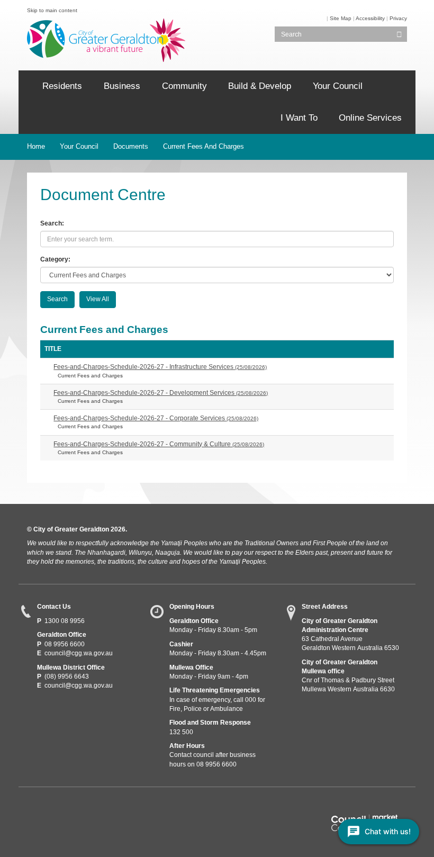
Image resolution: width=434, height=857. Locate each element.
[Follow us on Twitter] (53, 806)
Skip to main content (52, 10)
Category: (55, 259)
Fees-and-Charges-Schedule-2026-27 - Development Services (160, 392)
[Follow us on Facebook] (33, 806)
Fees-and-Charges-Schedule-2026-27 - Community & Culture (158, 444)
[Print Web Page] (326, 18)
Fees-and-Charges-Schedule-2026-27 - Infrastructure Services (160, 367)
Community (184, 86)
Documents (130, 146)
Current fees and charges (203, 146)
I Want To (299, 118)
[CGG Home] (26, 86)
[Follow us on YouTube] (72, 806)
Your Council (338, 86)
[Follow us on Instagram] (91, 806)
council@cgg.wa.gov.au (78, 653)
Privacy (398, 18)
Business (122, 86)
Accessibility (370, 18)
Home (36, 146)
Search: (52, 223)
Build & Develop (259, 86)
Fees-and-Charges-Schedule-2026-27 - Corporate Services (155, 418)
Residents (62, 86)
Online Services (370, 118)
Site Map (340, 18)
